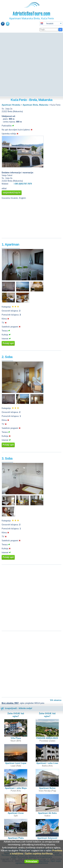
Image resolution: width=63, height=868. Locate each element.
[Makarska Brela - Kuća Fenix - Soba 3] (23, 494)
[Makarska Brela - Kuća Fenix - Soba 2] (23, 392)
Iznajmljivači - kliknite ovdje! (18, 708)
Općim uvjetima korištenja (39, 853)
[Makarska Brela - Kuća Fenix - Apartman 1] (23, 280)
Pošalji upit (8, 343)
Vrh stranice (55, 700)
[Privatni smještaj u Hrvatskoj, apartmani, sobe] (31, 7)
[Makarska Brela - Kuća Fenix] (23, 167)
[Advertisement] (31, 64)
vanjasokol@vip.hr (11, 192)
